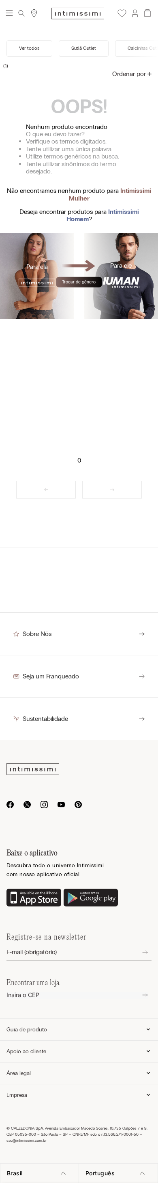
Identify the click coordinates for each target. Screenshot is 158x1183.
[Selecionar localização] (34, 13)
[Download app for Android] (91, 898)
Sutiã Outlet (83, 48)
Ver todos (29, 48)
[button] (134, 13)
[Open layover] (139, 952)
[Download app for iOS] (33, 898)
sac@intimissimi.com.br (26, 1140)
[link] (46, 489)
